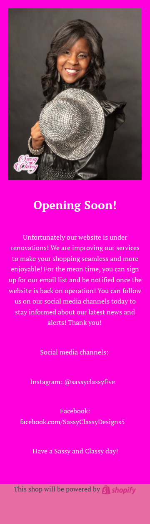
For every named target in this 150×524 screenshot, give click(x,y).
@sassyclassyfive (89, 381)
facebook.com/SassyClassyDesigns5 (72, 421)
